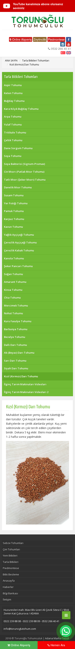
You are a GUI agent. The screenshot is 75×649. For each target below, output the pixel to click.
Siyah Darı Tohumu (16, 368)
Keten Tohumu (13, 93)
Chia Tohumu (12, 297)
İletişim (7, 599)
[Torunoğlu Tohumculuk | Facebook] (68, 39)
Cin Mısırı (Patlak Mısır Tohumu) (24, 171)
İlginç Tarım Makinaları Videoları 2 (26, 392)
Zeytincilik (40, 39)
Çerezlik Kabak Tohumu (19, 250)
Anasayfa (9, 580)
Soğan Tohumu (13, 274)
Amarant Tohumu (15, 282)
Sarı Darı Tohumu (15, 360)
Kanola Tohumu (14, 258)
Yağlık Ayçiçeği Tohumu (19, 234)
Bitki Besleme (11, 574)
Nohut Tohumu (13, 313)
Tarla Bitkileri (10, 562)
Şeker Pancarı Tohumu (18, 266)
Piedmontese (56, 39)
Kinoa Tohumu (13, 290)
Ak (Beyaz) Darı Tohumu (19, 352)
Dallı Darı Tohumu (15, 345)
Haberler (8, 587)
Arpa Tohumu (12, 116)
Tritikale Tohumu (15, 132)
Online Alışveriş (21, 39)
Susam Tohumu (14, 195)
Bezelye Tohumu (14, 337)
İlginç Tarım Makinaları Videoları (25, 384)
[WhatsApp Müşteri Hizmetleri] (66, 631)
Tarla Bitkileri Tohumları (35, 60)
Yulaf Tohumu (13, 124)
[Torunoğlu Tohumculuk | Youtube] (68, 44)
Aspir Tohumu (13, 85)
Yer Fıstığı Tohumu (16, 203)
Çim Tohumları (11, 549)
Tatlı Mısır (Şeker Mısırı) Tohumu (25, 179)
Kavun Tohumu (13, 227)
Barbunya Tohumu (15, 329)
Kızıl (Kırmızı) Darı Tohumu (24, 64)
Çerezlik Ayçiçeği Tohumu (20, 242)
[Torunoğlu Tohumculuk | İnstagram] (62, 44)
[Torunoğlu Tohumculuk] (37, 21)
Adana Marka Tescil (57, 638)
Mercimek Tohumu (16, 305)
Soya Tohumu (12, 156)
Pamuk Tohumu (14, 211)
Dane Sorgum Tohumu (18, 148)
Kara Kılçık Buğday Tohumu (21, 109)
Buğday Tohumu (14, 101)
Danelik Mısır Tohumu (18, 187)
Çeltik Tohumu (13, 140)
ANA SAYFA (11, 60)
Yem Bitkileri (10, 555)
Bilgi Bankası (10, 593)
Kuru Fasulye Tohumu (17, 321)
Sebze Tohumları (13, 543)
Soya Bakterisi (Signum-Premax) (24, 164)
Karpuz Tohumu (14, 219)
